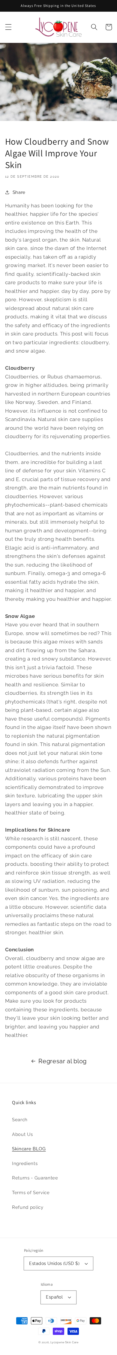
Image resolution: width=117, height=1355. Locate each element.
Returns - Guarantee (35, 1178)
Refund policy (28, 1207)
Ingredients (25, 1163)
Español (54, 1297)
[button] (8, 27)
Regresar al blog (62, 1061)
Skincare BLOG (29, 1149)
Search (20, 1119)
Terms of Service (31, 1192)
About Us (22, 1134)
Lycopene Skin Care (64, 1342)
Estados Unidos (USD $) (54, 1263)
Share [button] (19, 192)
